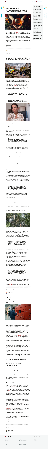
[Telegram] (9, 47)
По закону (9, 390)
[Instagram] (6, 47)
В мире (5, 445)
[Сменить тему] (32, 1)
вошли (17, 32)
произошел (15, 87)
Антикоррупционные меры (22, 444)
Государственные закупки (22, 445)
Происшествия (26, 287)
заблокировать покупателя (22, 421)
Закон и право (14, 287)
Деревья (18, 287)
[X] (13, 47)
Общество (21, 287)
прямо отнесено (24, 403)
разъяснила (10, 284)
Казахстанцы (7, 424)
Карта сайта (35, 440)
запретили (22, 35)
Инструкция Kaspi (13, 386)
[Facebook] (11, 47)
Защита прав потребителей (19, 424)
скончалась (15, 85)
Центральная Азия (8, 45)
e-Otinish (10, 408)
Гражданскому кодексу (21, 335)
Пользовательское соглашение (23, 440)
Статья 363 (18, 347)
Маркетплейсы (26, 424)
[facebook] (36, 436)
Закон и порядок (8, 287)
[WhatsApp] (8, 47)
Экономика (6, 444)
